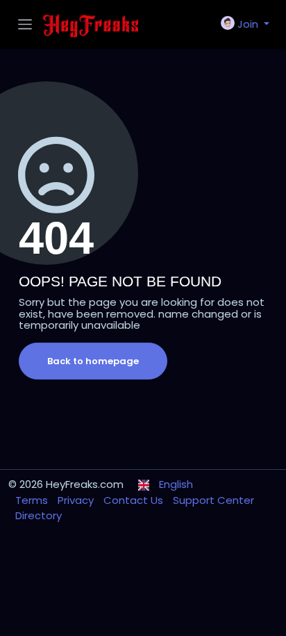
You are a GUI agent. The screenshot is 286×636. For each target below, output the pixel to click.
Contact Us (134, 500)
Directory (38, 515)
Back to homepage (93, 361)
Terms (33, 500)
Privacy (77, 500)
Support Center (213, 500)
